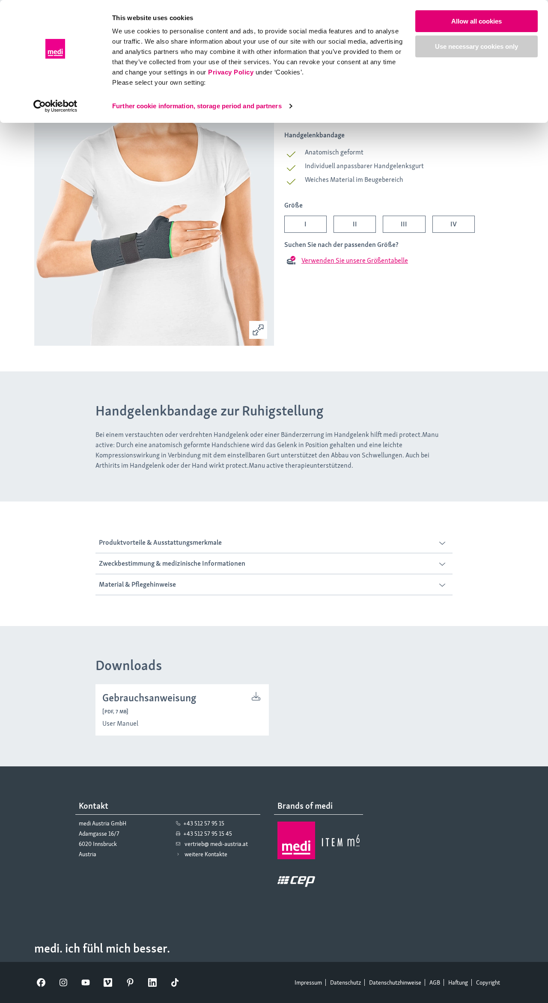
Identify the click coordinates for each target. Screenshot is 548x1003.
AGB (434, 982)
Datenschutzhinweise (395, 982)
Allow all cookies (476, 21)
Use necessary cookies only (476, 46)
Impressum (308, 982)
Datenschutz (345, 982)
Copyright (488, 982)
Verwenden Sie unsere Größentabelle (354, 260)
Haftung (458, 982)
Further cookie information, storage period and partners (197, 106)
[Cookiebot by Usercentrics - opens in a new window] (55, 106)
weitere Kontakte (206, 854)
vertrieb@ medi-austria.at (216, 844)
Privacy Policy (230, 72)
